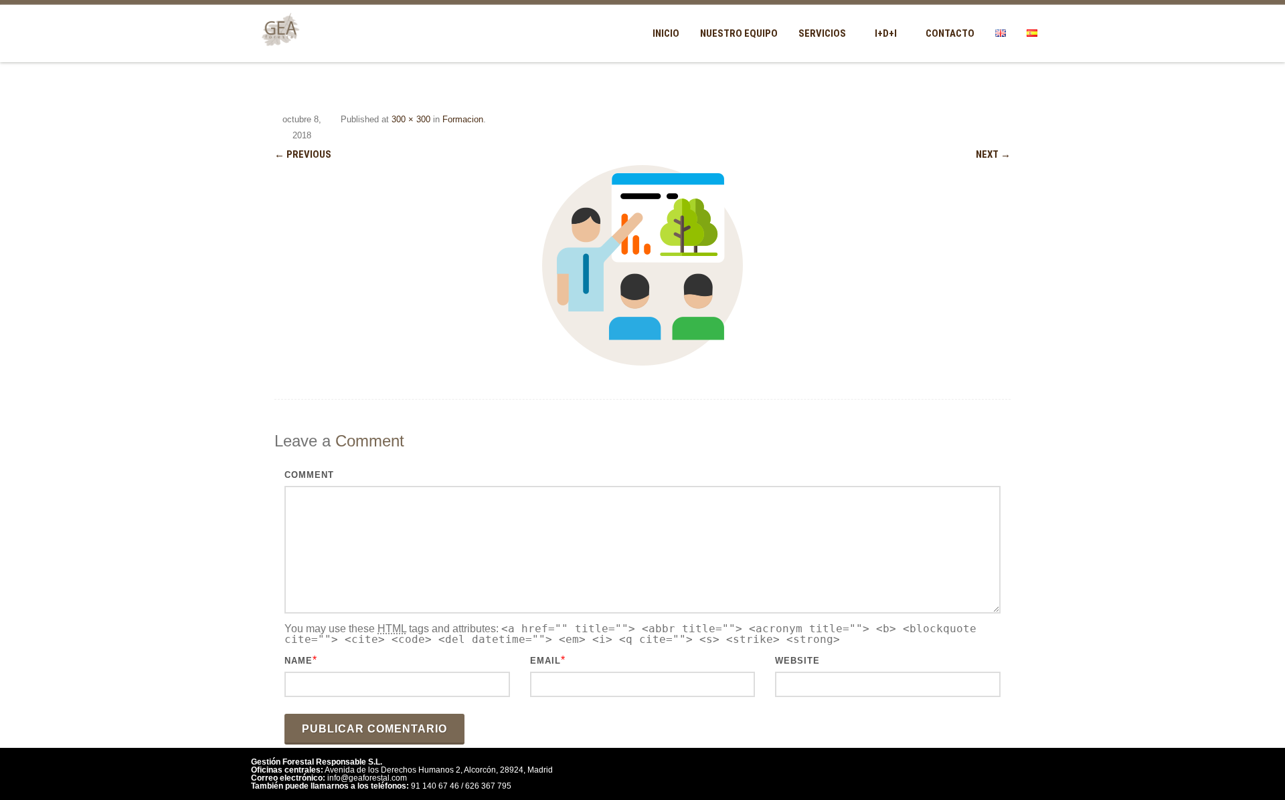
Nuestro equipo (739, 33)
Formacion (462, 119)
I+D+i (886, 33)
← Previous (302, 154)
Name (298, 660)
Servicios (822, 33)
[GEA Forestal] (278, 54)
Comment (309, 475)
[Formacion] (642, 265)
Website (797, 660)
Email (545, 660)
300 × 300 (411, 119)
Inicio (666, 33)
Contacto (950, 33)
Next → (993, 154)
